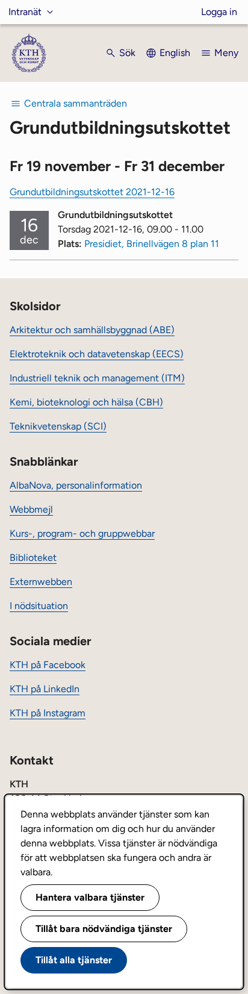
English (175, 52)
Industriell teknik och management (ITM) (97, 378)
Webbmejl (31, 509)
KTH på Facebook (47, 664)
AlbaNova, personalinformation (76, 485)
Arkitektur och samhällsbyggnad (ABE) (92, 330)
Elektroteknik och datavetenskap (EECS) (97, 354)
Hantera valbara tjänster (90, 897)
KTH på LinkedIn (44, 689)
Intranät (25, 11)
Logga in (219, 11)
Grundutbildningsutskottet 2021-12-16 (92, 192)
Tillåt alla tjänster (74, 960)
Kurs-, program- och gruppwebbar (82, 533)
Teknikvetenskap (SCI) (58, 426)
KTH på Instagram (47, 713)
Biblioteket (33, 557)
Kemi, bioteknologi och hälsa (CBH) (86, 402)
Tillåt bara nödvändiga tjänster (104, 928)
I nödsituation (39, 605)
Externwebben (41, 581)
